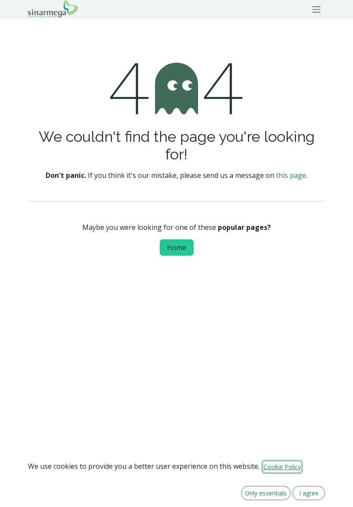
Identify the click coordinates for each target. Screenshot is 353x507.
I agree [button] (309, 493)
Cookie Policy (282, 467)
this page (291, 175)
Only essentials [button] (266, 493)
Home (176, 247)
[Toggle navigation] (316, 9)
